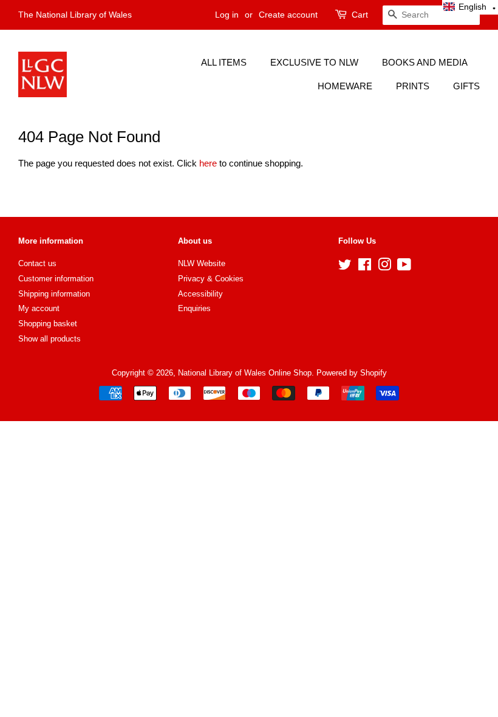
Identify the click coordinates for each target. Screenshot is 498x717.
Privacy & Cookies (211, 278)
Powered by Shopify (351, 372)
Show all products (49, 338)
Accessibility (200, 293)
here (208, 163)
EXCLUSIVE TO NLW (314, 62)
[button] (470, 7)
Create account (288, 14)
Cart (360, 14)
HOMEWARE (345, 86)
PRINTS (412, 86)
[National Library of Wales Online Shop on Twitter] (345, 267)
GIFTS (466, 86)
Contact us (37, 263)
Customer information (56, 278)
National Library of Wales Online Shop (245, 372)
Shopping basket (47, 323)
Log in (227, 14)
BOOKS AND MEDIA (425, 62)
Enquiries (194, 308)
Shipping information (54, 293)
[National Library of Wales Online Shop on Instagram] (384, 267)
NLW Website (201, 263)
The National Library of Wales (75, 14)
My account (39, 308)
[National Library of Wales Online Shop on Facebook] (365, 267)
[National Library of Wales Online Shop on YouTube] (404, 267)
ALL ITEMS (224, 62)
